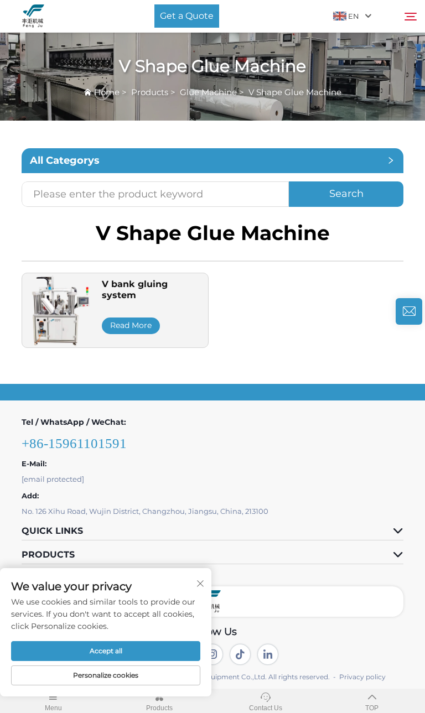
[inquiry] (409, 311)
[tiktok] (240, 654)
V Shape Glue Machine (294, 92)
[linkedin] (268, 654)
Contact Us (265, 708)
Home (107, 92)
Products (149, 92)
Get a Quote (187, 16)
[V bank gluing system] (59, 309)
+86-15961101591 (74, 443)
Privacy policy (362, 677)
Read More (131, 325)
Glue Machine (208, 92)
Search (346, 194)
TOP (372, 708)
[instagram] (212, 654)
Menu (53, 708)
